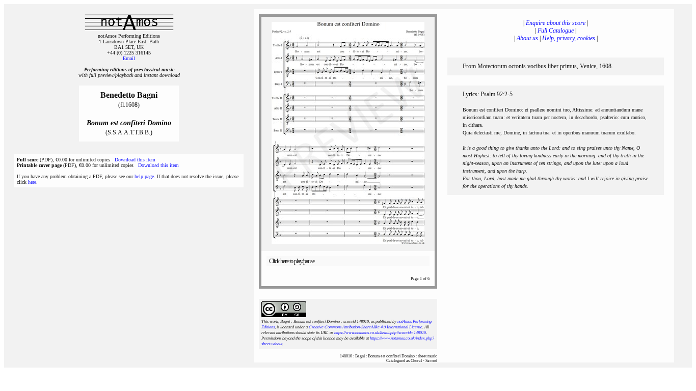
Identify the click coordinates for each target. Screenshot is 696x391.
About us (527, 38)
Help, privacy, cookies (568, 38)
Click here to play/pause (291, 261)
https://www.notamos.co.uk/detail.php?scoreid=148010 (380, 332)
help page (144, 176)
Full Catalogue (556, 30)
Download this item (135, 159)
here (32, 182)
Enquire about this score (555, 22)
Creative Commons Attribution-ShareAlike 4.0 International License (365, 327)
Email (129, 58)
